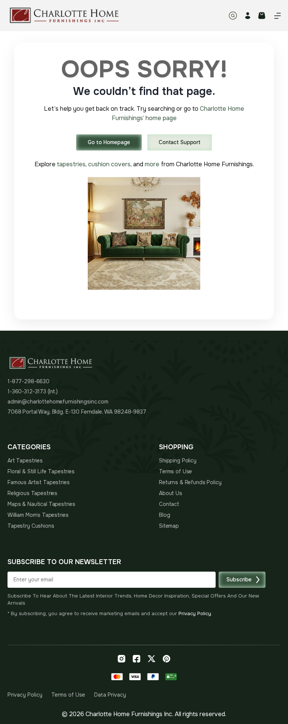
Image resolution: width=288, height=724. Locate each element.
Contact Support (180, 142)
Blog (164, 515)
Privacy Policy (194, 613)
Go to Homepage (109, 142)
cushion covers (109, 164)
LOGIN (247, 15)
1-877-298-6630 (29, 381)
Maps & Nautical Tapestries (41, 504)
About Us (170, 493)
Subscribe (239, 579)
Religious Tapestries (32, 493)
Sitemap (169, 525)
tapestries (71, 164)
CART (262, 15)
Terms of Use (175, 471)
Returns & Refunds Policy (190, 482)
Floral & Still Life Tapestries (41, 471)
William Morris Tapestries (38, 515)
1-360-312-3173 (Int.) (33, 391)
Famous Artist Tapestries (39, 482)
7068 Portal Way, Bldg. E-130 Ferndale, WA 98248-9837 (77, 411)
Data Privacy (110, 694)
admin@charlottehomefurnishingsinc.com (58, 401)
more (152, 164)
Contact (169, 504)
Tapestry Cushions (31, 525)
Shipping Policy (177, 460)
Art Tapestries (25, 460)
